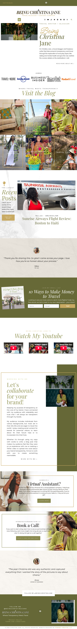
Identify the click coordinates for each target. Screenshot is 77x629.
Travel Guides (55, 220)
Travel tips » (64, 152)
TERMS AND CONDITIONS (15, 621)
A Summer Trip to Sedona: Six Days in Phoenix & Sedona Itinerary (47, 225)
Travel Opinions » (64, 117)
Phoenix (43, 220)
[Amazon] (67, 19)
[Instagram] (45, 19)
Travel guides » (38, 117)
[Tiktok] (51, 19)
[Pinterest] (57, 19)
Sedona (48, 220)
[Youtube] (48, 19)
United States (64, 220)
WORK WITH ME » (29, 459)
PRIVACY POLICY (15, 620)
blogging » (13, 117)
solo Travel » (38, 152)
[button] (46, 2)
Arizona (37, 220)
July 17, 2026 (28, 220)
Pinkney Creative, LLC (63, 627)
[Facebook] (61, 19)
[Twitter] (54, 19)
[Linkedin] (64, 19)
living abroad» (12, 152)
